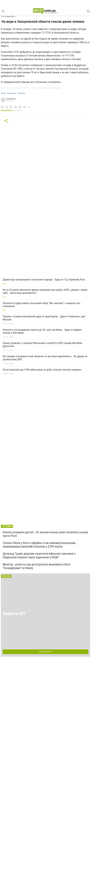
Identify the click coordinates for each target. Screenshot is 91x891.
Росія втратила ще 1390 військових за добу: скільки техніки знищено (42, 369)
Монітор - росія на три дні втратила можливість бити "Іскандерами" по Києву (36, 566)
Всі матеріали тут (45, 652)
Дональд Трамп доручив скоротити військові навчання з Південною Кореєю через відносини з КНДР (39, 555)
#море (3, 93)
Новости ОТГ (14, 613)
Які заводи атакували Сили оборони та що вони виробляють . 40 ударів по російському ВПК (45, 358)
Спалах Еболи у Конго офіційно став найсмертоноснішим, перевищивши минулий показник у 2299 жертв (39, 544)
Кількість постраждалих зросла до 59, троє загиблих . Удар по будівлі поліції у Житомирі (42, 331)
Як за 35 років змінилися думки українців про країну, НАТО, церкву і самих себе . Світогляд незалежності (45, 291)
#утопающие (11, 93)
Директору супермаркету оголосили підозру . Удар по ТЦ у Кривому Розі (44, 279)
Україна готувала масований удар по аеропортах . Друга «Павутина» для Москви (44, 318)
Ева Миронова (11, 99)
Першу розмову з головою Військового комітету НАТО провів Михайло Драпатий (42, 344)
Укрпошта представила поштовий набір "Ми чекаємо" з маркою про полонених (41, 305)
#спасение (21, 93)
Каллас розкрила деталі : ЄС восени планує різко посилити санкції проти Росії (45, 534)
